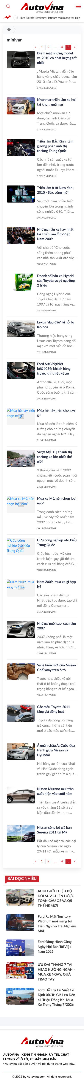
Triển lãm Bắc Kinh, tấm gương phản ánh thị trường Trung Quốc (55, 146)
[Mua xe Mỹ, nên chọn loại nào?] (21, 504)
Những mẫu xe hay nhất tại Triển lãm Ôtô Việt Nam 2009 (55, 234)
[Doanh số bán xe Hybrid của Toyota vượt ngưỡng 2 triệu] (21, 282)
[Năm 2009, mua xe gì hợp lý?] (21, 588)
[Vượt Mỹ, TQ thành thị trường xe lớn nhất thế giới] (21, 458)
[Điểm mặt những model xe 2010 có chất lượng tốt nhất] (21, 59)
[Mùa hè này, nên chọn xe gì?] (21, 416)
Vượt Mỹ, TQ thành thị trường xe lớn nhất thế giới (54, 456)
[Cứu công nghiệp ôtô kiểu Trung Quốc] (21, 546)
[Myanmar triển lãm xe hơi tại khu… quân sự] (21, 105)
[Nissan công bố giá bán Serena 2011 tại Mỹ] (21, 833)
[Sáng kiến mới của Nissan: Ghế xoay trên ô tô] (21, 671)
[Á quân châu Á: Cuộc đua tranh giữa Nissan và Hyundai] (21, 751)
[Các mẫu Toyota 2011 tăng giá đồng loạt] (21, 713)
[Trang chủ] (8, 30)
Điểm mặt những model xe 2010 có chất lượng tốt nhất (57, 58)
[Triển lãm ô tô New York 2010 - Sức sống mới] (21, 194)
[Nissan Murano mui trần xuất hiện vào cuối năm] (21, 795)
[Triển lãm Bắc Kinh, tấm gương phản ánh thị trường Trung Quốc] (21, 147)
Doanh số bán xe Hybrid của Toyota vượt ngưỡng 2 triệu (56, 280)
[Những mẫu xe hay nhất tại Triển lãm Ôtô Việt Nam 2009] (21, 235)
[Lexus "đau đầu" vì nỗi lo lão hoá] (21, 328)
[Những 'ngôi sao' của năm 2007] (21, 629)
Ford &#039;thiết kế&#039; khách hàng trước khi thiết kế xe (53, 368)
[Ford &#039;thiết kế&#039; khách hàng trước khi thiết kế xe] (21, 370)
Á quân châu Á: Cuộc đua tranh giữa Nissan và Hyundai (56, 750)
